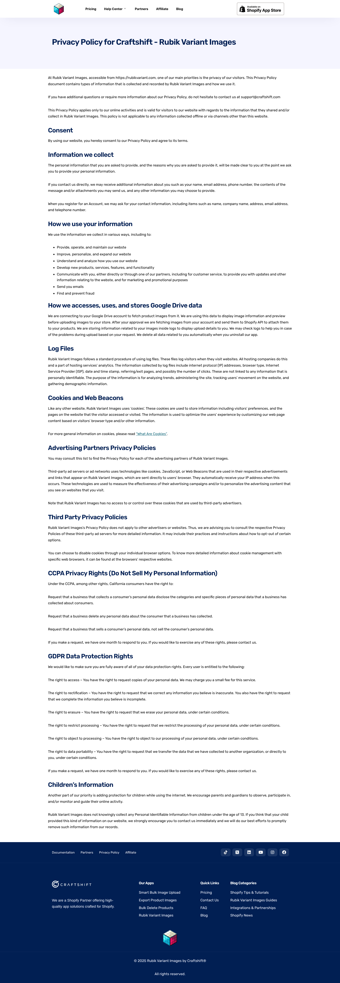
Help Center (113, 8)
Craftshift (195, 961)
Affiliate (162, 8)
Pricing (90, 8)
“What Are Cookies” (151, 434)
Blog (179, 8)
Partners (141, 8)
